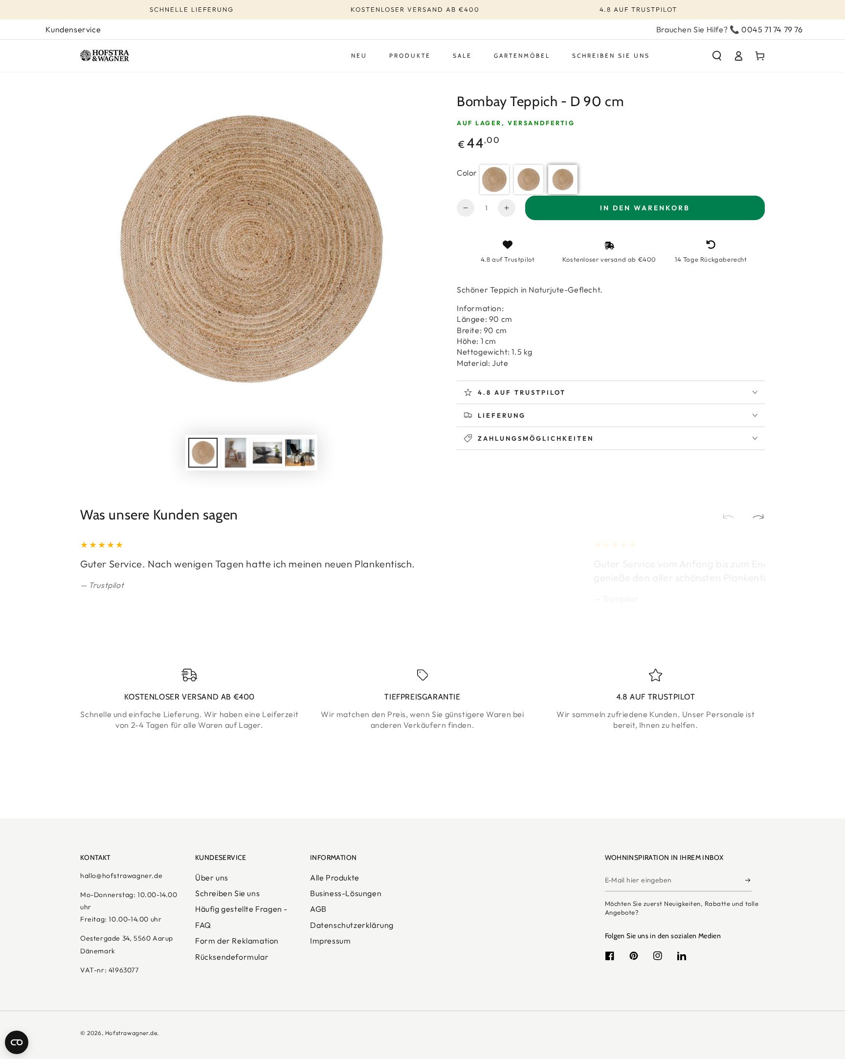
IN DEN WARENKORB (645, 207)
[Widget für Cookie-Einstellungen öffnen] (16, 1042)
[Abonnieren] (748, 880)
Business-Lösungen (345, 893)
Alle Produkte (334, 877)
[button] (717, 56)
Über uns (211, 877)
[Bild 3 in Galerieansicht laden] (267, 453)
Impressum (330, 941)
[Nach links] (732, 517)
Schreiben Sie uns (227, 893)
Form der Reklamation (237, 941)
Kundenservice (73, 29)
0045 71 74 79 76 (772, 29)
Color (467, 173)
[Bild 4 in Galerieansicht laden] (299, 453)
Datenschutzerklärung (352, 925)
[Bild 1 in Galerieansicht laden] (203, 453)
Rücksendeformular (231, 957)
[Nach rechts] (754, 517)
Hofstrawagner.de (131, 1032)
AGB (318, 909)
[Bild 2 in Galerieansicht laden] (235, 453)
